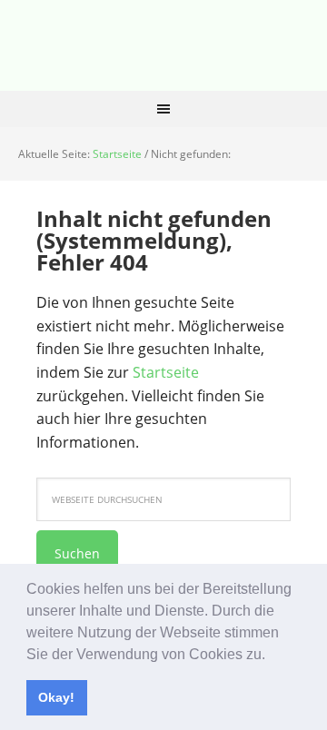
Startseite (166, 372)
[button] (271, 655)
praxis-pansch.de (163, 45)
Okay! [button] (56, 697)
